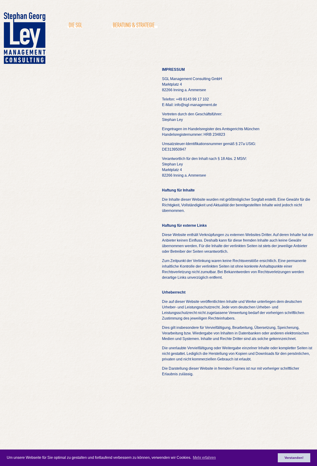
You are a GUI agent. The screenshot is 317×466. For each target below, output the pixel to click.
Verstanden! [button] (294, 458)
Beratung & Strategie (134, 25)
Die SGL (75, 25)
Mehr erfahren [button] (204, 458)
